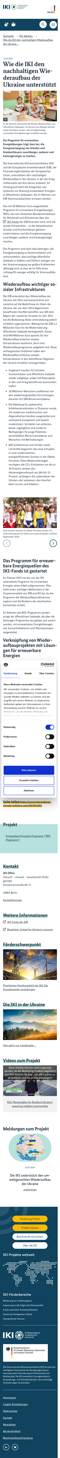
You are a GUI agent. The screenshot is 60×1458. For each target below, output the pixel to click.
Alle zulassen (29, 770)
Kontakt (7, 1417)
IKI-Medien (26, 36)
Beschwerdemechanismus (18, 1437)
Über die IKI (30, 1245)
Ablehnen (29, 790)
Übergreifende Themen (14, 1318)
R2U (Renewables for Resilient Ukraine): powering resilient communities (30, 1104)
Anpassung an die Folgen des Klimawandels (23, 1305)
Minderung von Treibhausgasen (17, 1300)
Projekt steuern (30, 1227)
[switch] (49, 736)
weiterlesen (30, 1189)
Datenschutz (10, 1411)
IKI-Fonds (13, 221)
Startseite (8, 36)
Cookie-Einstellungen (15, 1404)
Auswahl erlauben (29, 780)
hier (30, 1074)
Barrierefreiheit (11, 1431)
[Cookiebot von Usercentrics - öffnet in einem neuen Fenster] (41, 665)
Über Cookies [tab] (46, 673)
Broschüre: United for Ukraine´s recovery (30, 929)
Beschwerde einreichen (30, 1236)
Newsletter (9, 1424)
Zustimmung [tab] (10, 673)
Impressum (9, 1397)
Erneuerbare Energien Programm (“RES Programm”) (28, 837)
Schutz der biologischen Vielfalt (17, 1314)
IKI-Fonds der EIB (17, 922)
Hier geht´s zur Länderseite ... (19, 1045)
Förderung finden (30, 1218)
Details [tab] (28, 673)
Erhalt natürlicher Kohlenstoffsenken (20, 1309)
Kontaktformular (12, 900)
